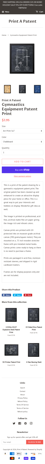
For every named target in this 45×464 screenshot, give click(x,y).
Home (4, 35)
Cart (41, 12)
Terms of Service (22, 408)
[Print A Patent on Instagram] (31, 424)
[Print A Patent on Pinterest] (25, 424)
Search (22, 388)
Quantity (5, 148)
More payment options (22, 176)
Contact (22, 391)
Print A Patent (22, 21)
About (22, 394)
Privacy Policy (22, 398)
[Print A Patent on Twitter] (14, 424)
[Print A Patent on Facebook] (19, 424)
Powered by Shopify (35, 449)
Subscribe (34, 442)
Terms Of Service (23, 405)
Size (4, 126)
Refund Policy (22, 401)
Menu (7, 12)
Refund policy (22, 411)
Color (4, 137)
